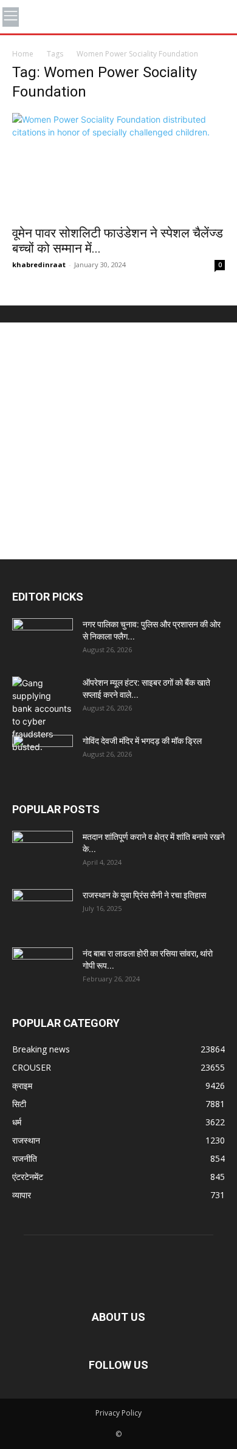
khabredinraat (39, 264)
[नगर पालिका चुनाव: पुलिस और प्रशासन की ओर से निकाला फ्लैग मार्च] (42, 639)
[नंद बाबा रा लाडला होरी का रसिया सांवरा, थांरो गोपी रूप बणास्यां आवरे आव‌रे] (42, 968)
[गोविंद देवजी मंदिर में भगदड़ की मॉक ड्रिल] (42, 756)
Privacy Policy (118, 1413)
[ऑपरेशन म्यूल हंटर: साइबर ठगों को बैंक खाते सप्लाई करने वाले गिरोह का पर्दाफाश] (42, 715)
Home (22, 54)
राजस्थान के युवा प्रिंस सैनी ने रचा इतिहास (144, 895)
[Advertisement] (118, 440)
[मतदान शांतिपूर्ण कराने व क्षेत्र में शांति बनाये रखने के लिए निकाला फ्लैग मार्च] (42, 852)
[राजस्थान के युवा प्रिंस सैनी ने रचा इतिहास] (42, 910)
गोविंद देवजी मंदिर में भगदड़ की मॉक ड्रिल (142, 741)
